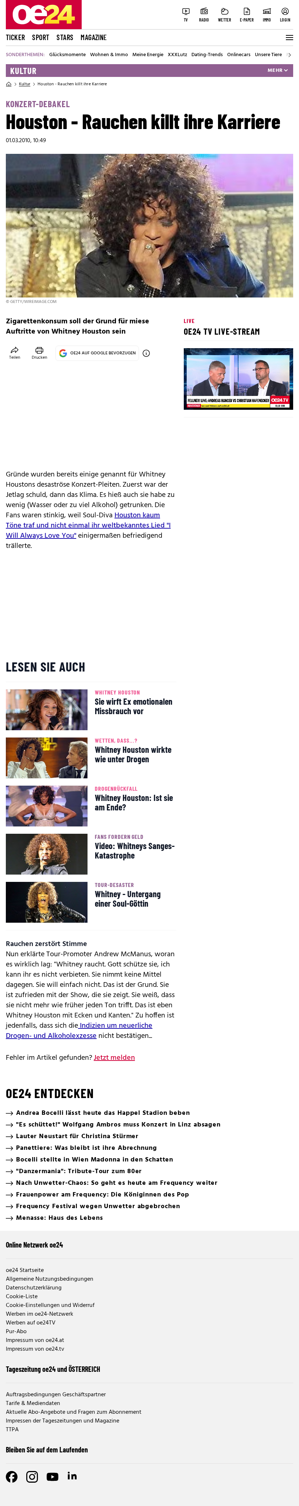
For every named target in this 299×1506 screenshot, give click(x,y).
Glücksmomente (67, 55)
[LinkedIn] (73, 1477)
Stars (65, 37)
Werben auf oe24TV (30, 1323)
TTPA (12, 1430)
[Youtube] (52, 1477)
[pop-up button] (270, 398)
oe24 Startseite (25, 1270)
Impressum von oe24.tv (35, 1349)
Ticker (15, 37)
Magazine (94, 37)
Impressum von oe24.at (35, 1340)
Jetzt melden (114, 1058)
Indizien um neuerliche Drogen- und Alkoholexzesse (79, 1031)
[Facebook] (12, 1477)
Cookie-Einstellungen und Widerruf (50, 1305)
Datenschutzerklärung (34, 1288)
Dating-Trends (207, 55)
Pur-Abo (16, 1331)
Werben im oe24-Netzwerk (39, 1314)
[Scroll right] (289, 55)
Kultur (23, 71)
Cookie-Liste (22, 1296)
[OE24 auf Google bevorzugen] (146, 353)
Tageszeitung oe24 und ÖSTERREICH (53, 1369)
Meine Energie (147, 55)
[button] (195, 398)
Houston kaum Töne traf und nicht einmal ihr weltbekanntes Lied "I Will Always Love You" (88, 526)
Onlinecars (239, 55)
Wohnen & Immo (109, 55)
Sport (40, 37)
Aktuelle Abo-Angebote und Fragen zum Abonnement (73, 1412)
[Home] (9, 84)
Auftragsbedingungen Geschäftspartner (56, 1395)
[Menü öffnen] (288, 37)
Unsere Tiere (268, 55)
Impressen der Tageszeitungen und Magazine (62, 1421)
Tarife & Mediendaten (33, 1403)
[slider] (220, 398)
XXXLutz (177, 55)
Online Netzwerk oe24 (34, 1244)
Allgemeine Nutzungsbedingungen (49, 1279)
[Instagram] (32, 1477)
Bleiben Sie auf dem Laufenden (47, 1449)
